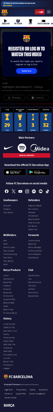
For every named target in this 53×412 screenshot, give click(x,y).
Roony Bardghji (34, 247)
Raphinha (32, 244)
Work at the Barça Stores (33, 294)
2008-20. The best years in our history (10, 330)
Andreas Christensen (33, 214)
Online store (8, 296)
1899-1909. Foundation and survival (10, 354)
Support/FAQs (9, 299)
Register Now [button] (26, 71)
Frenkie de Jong (10, 254)
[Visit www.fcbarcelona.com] (4, 12)
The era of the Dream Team (9, 339)
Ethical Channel (34, 282)
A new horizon (9, 324)
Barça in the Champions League (8, 364)
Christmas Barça (10, 313)
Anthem (31, 289)
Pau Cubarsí (33, 209)
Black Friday (8, 309)
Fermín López (9, 247)
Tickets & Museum (7, 287)
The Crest (32, 286)
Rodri (5, 264)
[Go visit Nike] (8, 148)
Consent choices (10, 398)
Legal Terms (9, 390)
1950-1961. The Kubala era (9, 346)
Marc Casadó (8, 251)
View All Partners (26, 155)
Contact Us (8, 394)
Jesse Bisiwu (33, 257)
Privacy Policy (21, 390)
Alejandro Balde (34, 205)
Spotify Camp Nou (33, 277)
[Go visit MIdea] (39, 148)
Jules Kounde (34, 222)
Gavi (5, 240)
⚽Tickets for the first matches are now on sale (19, 4)
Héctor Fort (33, 229)
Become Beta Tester (8, 304)
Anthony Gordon (35, 251)
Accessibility (43, 390)
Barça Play (7, 282)
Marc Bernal (8, 261)
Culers (40, 12)
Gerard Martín (34, 219)
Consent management (37, 394)
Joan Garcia (8, 212)
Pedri (5, 244)
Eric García (32, 226)
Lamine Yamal (34, 240)
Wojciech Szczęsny (7, 207)
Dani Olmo (7, 257)
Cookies (32, 390)
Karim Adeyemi (34, 254)
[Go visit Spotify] (22, 148)
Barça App (7, 292)
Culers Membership (8, 277)
